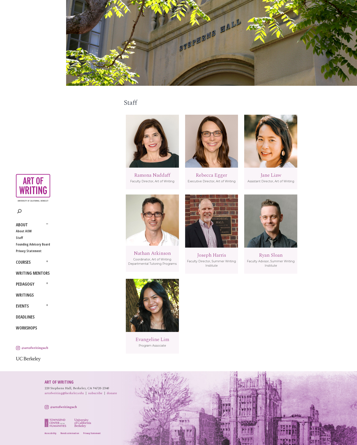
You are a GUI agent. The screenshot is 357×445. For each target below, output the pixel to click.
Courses (23, 262)
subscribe (95, 393)
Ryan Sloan (271, 255)
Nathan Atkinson (152, 253)
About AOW (24, 231)
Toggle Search (19, 211)
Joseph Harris (211, 255)
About (22, 225)
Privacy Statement (29, 251)
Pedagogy (25, 284)
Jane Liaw (271, 175)
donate (112, 393)
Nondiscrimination (70, 433)
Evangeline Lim (152, 339)
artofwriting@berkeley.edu (64, 393)
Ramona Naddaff (152, 175)
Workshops (26, 328)
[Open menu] (47, 224)
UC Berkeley (28, 359)
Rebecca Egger (211, 175)
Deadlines (25, 317)
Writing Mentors (33, 273)
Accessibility (50, 433)
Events (22, 306)
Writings (25, 295)
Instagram (32, 348)
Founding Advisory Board (33, 244)
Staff (19, 237)
